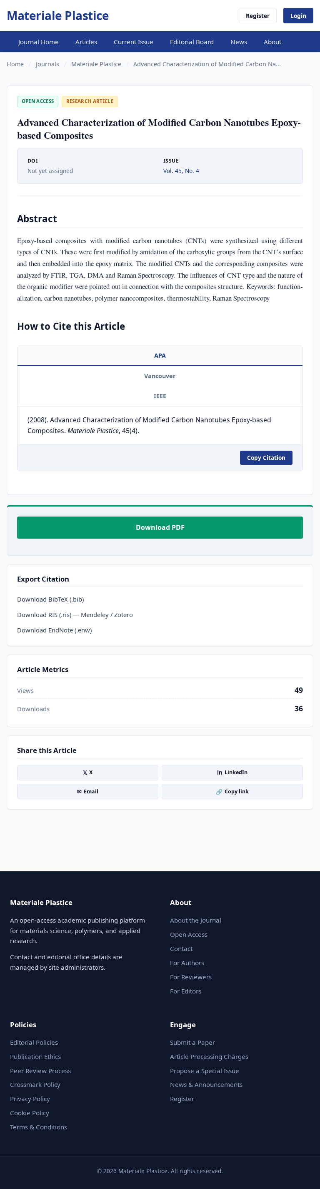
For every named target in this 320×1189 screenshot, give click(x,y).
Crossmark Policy (35, 1084)
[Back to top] (305, 1177)
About (272, 42)
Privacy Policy (30, 1098)
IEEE (160, 396)
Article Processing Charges (209, 1056)
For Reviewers (191, 977)
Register (258, 16)
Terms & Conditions (38, 1127)
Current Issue (133, 42)
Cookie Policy (29, 1113)
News (238, 42)
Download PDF (160, 527)
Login (298, 16)
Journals (47, 64)
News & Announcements (206, 1084)
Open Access (189, 934)
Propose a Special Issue (204, 1070)
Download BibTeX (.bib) (50, 599)
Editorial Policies (34, 1042)
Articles (86, 42)
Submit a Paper (192, 1042)
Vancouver (160, 376)
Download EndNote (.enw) (54, 630)
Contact (181, 948)
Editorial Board (192, 42)
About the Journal (195, 920)
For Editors (185, 991)
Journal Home (38, 42)
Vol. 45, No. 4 (181, 171)
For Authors (187, 962)
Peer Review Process (40, 1070)
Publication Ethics (35, 1056)
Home (15, 64)
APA (160, 355)
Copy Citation (266, 458)
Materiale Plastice (58, 15)
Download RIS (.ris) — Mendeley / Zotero (75, 614)
